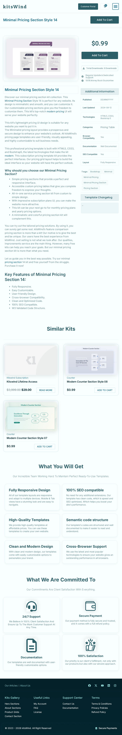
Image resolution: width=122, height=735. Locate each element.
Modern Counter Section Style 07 (27, 438)
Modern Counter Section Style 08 (87, 381)
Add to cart (104, 20)
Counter (71, 377)
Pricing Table (108, 127)
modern (9, 155)
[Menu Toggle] (115, 6)
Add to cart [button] (104, 390)
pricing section (13, 262)
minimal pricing (91, 177)
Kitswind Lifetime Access (22, 381)
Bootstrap (95, 171)
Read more (45, 390)
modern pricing (55, 111)
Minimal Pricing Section (18, 100)
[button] (99, 68)
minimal (108, 171)
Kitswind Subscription (17, 377)
